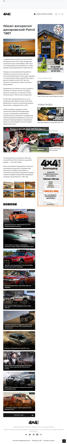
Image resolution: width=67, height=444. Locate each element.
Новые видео (46, 105)
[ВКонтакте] (4, 204)
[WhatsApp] (13, 204)
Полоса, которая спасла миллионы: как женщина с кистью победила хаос (49, 97)
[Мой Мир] (9, 204)
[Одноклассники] (7, 204)
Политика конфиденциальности (21, 440)
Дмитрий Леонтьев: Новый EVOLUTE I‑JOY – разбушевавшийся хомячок (50, 149)
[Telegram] (11, 204)
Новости (8, 53)
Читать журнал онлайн (43, 14)
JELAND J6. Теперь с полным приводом (49, 122)
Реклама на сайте (37, 440)
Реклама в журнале (49, 440)
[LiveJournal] (16, 204)
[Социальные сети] (55, 14)
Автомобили (31, 210)
